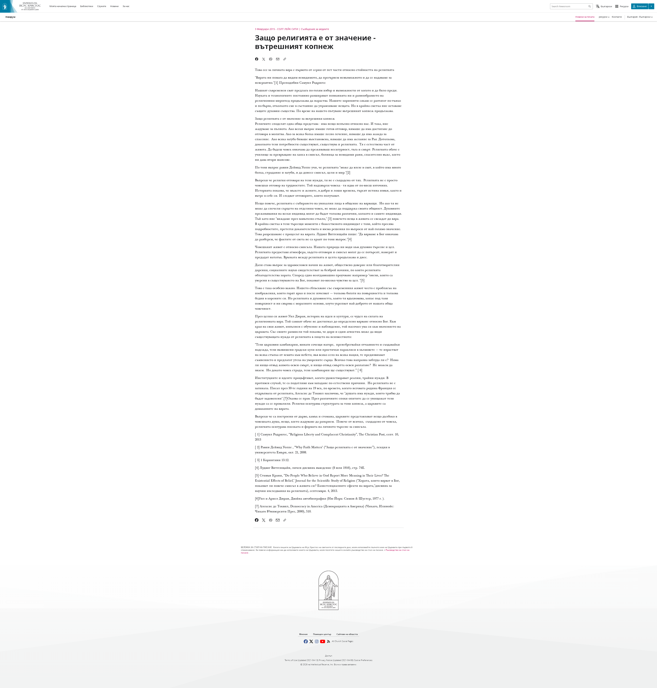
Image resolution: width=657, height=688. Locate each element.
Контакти (617, 16)
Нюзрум (10, 17)
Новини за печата (584, 16)
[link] (256, 520)
